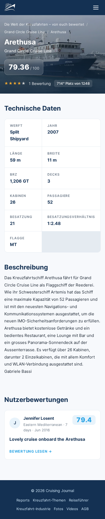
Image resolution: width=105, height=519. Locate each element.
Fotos (58, 509)
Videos (72, 509)
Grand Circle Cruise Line (24, 32)
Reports (23, 500)
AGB (85, 509)
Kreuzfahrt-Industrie (33, 509)
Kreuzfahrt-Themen (49, 500)
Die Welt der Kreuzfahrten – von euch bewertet (44, 24)
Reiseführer (79, 500)
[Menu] (96, 7)
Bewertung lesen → (30, 451)
